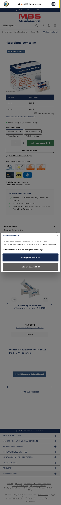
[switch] (53, 4)
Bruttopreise (30, 257)
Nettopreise (30, 267)
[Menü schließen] (57, 235)
